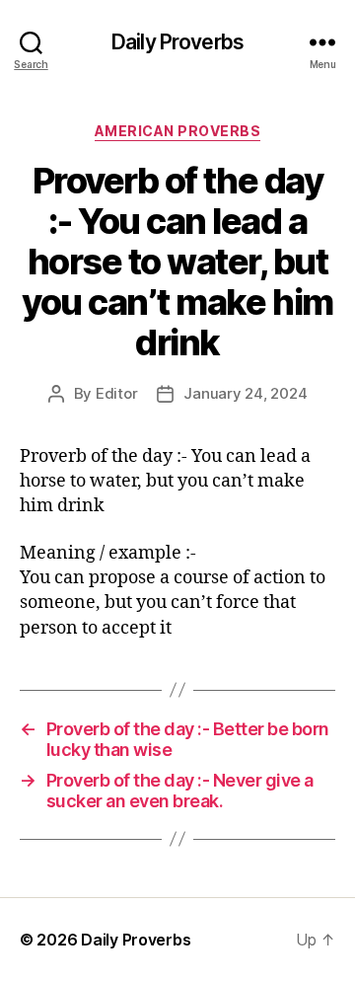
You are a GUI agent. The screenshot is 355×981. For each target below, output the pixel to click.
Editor (116, 393)
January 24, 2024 (245, 393)
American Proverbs (178, 130)
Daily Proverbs (177, 42)
